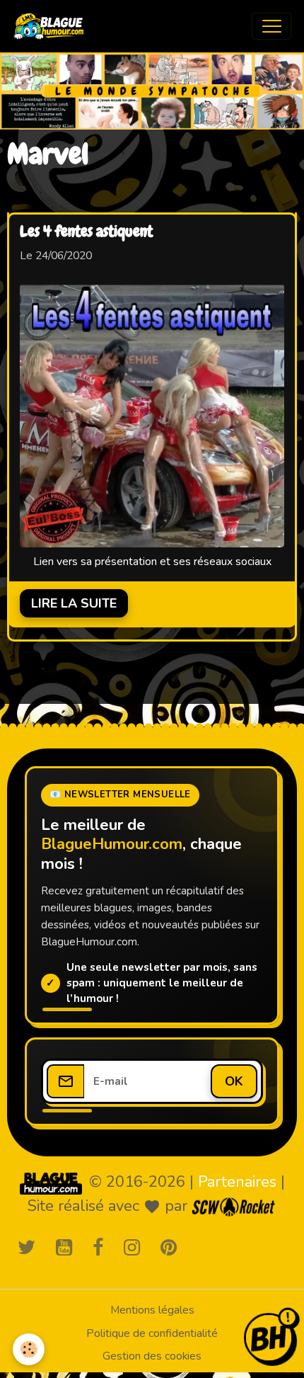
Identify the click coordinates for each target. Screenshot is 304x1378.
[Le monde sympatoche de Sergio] (51, 1183)
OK (234, 1081)
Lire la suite (74, 603)
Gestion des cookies (152, 1356)
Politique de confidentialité (152, 1333)
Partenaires (237, 1181)
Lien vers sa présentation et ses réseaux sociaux (152, 561)
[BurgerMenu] (271, 26)
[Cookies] (29, 1349)
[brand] (52, 26)
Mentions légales (152, 1310)
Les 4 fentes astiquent (86, 232)
